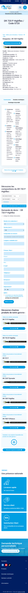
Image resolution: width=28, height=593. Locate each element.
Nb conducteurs (7, 196)
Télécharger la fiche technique (12, 43)
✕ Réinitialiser (6, 201)
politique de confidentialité (12, 298)
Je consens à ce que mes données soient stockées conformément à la (14, 296)
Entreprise (7, 279)
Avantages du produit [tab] (14, 102)
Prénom (5, 256)
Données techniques (7, 574)
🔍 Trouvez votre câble (6, 1)
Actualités (17, 1)
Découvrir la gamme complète (13, 449)
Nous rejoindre (23, 1)
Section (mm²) (6, 199)
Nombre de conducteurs (11, 221)
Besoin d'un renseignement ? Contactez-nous (14, 170)
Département (8, 286)
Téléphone (7, 273)
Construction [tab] (7, 99)
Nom (5, 262)
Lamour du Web (21, 591)
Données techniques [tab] (18, 99)
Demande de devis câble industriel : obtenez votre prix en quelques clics (14, 13)
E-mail (6, 266)
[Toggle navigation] (25, 7)
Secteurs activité (6, 578)
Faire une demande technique (10, 551)
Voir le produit (13, 328)
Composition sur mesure (10, 233)
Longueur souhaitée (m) (11, 240)
